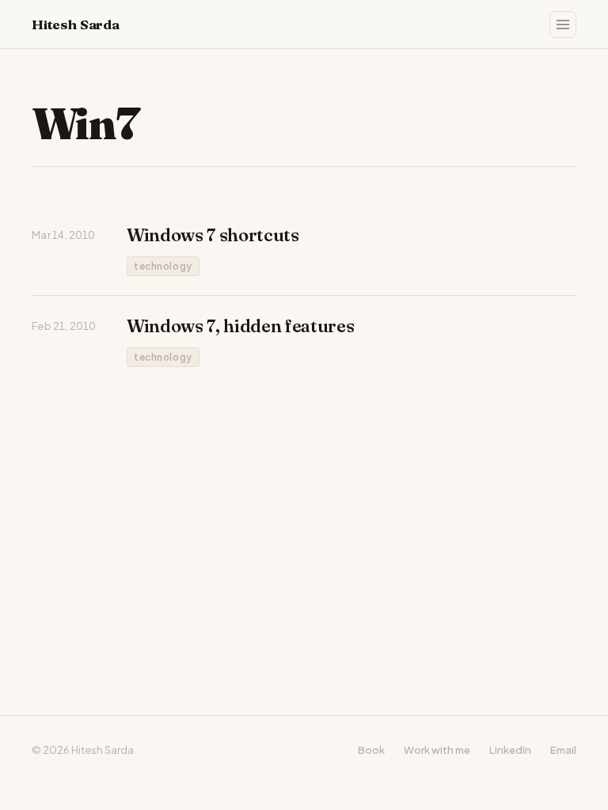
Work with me (437, 750)
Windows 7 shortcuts (213, 235)
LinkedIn (510, 750)
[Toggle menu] (562, 24)
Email (563, 750)
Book (371, 750)
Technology (163, 266)
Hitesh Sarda (76, 24)
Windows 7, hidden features (240, 326)
